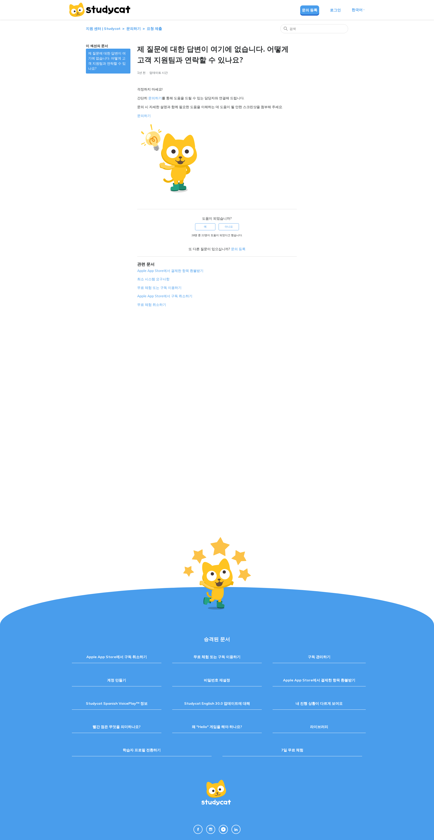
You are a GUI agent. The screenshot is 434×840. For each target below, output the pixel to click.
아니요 (229, 226)
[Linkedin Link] (236, 829)
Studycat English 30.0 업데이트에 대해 (217, 703)
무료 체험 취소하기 (151, 304)
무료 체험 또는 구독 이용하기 (159, 288)
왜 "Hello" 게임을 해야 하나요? (217, 726)
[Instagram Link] (210, 829)
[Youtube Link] (223, 829)
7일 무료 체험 (292, 750)
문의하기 (133, 28)
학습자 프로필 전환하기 (142, 750)
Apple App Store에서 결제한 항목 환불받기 (170, 271)
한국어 (357, 10)
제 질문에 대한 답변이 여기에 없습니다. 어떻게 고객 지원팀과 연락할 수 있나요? (107, 61)
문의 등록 (309, 10)
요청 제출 (154, 28)
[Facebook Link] (198, 829)
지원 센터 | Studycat (103, 28)
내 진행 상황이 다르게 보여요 (319, 703)
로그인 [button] (335, 10)
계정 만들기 (116, 680)
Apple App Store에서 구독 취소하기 (164, 296)
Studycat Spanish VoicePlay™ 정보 (117, 703)
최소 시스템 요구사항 (153, 279)
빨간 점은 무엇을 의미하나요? (117, 726)
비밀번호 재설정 (217, 680)
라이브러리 (319, 726)
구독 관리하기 (319, 656)
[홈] (99, 9)
